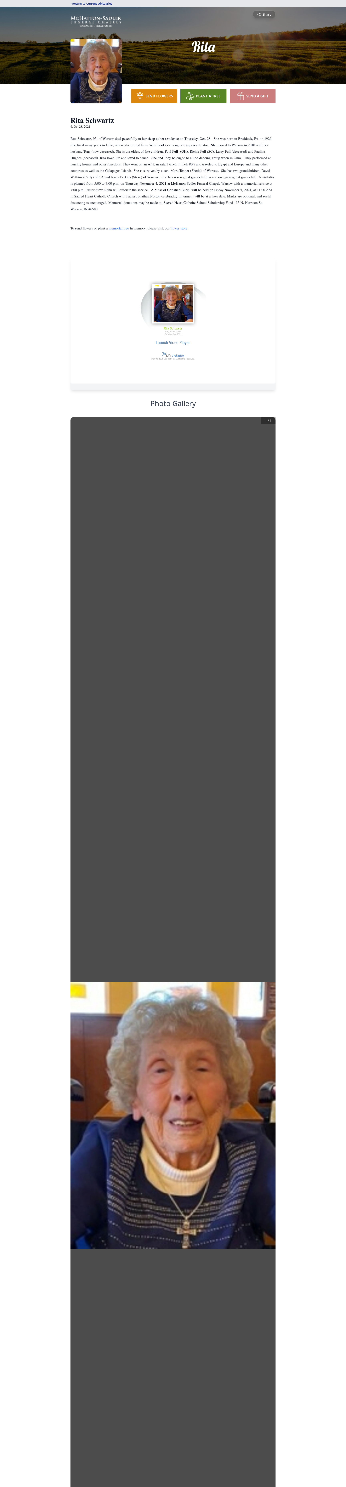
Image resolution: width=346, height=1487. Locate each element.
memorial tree (119, 228)
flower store (179, 228)
